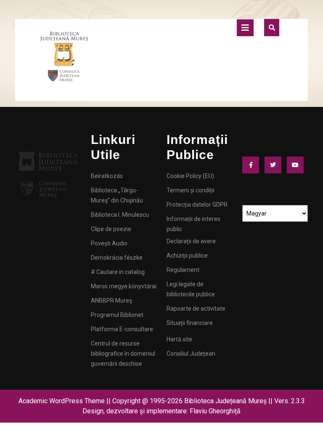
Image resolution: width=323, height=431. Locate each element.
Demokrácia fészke (117, 257)
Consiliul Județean (191, 353)
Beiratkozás (107, 176)
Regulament (183, 269)
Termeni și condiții (190, 190)
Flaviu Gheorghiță (215, 411)
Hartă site (179, 339)
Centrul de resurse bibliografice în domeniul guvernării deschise (123, 353)
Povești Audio (109, 243)
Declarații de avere (191, 241)
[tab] (245, 28)
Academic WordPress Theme (62, 401)
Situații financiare (190, 322)
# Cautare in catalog (118, 272)
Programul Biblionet (117, 314)
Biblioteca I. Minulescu (120, 214)
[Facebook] (252, 165)
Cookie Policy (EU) (190, 176)
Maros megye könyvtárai (123, 286)
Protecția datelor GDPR (197, 204)
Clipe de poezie (111, 229)
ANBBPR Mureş (111, 300)
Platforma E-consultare (122, 329)
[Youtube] (297, 165)
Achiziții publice (187, 255)
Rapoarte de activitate (196, 308)
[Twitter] (275, 165)
